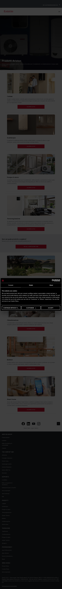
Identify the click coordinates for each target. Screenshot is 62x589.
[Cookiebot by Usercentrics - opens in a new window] (53, 280)
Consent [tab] (10, 285)
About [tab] (51, 285)
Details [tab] (31, 285)
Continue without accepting (12, 308)
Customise (30, 308)
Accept (50, 308)
